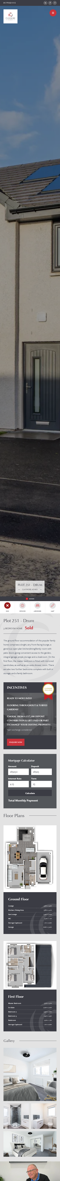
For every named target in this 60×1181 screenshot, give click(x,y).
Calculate (30, 793)
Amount (12, 766)
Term (34, 778)
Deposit (35, 766)
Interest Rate (14, 778)
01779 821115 (9, 3)
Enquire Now (15, 742)
